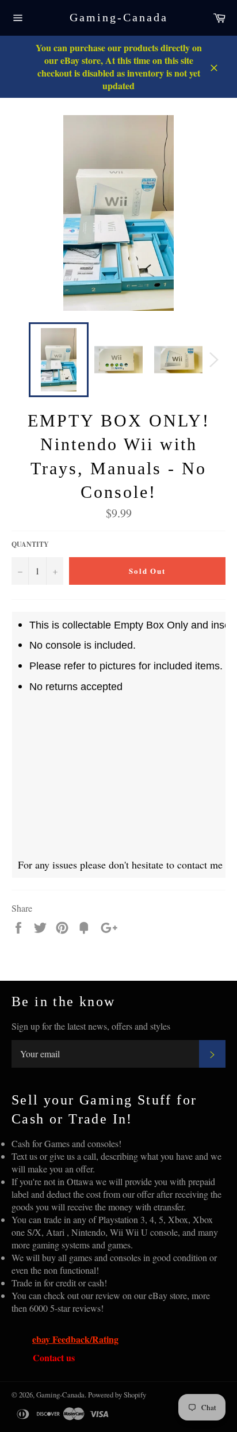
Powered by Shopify (117, 1394)
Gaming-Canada (119, 17)
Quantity (30, 544)
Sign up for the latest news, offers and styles (91, 1026)
